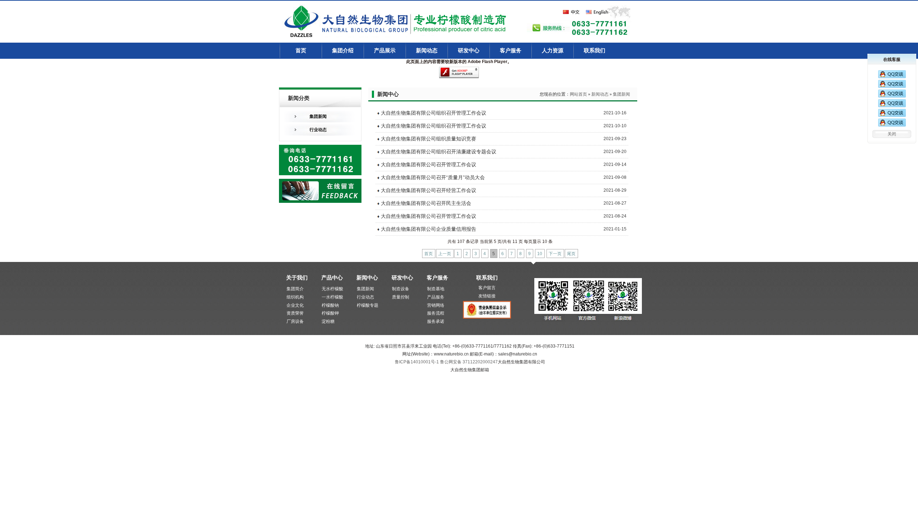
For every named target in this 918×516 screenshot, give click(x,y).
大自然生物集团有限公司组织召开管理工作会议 (433, 113)
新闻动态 (426, 50)
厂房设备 (295, 321)
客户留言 (487, 287)
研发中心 (468, 50)
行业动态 (318, 129)
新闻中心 (367, 277)
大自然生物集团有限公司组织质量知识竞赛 (428, 139)
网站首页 (578, 94)
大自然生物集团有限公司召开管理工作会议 (428, 164)
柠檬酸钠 (330, 305)
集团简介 (295, 288)
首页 (300, 50)
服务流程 (435, 313)
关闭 (892, 134)
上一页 (444, 253)
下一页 (555, 253)
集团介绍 (343, 50)
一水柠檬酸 (332, 297)
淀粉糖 (328, 321)
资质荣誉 (295, 313)
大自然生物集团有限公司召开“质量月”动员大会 (433, 177)
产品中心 (332, 277)
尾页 (571, 253)
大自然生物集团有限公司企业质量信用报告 (428, 229)
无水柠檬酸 (332, 288)
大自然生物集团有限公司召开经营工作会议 (428, 190)
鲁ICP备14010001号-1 (417, 361)
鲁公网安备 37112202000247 (469, 361)
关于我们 (297, 277)
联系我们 (594, 50)
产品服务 (435, 297)
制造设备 (400, 288)
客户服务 (510, 50)
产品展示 (385, 50)
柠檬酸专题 (367, 305)
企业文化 (295, 305)
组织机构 (295, 297)
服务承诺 (435, 321)
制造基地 (435, 288)
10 (539, 253)
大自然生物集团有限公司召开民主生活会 (426, 203)
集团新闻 (318, 116)
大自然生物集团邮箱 (469, 369)
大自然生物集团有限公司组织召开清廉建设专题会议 (438, 151)
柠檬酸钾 (330, 313)
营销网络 (435, 305)
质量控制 (400, 297)
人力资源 (552, 50)
